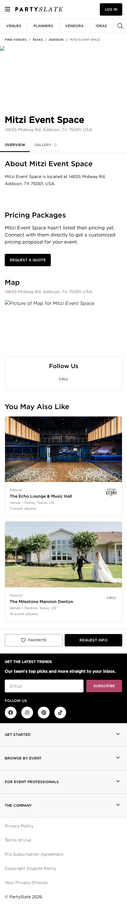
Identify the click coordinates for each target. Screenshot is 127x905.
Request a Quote (28, 260)
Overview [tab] (15, 145)
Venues (13, 26)
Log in (111, 9)
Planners (43, 26)
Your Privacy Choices (26, 882)
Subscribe (104, 686)
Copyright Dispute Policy (30, 868)
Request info (93, 640)
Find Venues (15, 39)
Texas (37, 39)
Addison (56, 39)
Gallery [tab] (46, 145)
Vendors (74, 26)
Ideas (101, 26)
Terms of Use (18, 840)
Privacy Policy (19, 826)
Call (63, 379)
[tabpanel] (63, 390)
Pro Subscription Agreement (34, 854)
